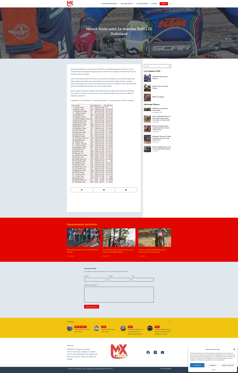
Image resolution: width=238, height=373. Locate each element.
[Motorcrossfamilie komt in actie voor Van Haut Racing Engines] (147, 149)
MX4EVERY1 (109, 369)
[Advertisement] (157, 182)
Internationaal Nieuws (109, 3)
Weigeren (212, 365)
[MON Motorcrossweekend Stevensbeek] (147, 109)
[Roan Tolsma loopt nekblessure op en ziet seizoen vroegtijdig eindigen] (119, 237)
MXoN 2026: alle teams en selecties (82, 330)
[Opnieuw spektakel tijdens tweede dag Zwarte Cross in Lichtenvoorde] (147, 128)
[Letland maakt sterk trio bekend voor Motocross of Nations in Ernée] (150, 328)
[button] (234, 349)
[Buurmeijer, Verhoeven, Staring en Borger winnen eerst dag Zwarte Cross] (147, 139)
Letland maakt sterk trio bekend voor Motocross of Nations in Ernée (163, 331)
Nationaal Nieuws (126, 3)
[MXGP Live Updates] (147, 97)
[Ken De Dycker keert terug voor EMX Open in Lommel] (83, 237)
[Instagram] (155, 352)
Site (133, 276)
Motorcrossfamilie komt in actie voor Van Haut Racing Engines (161, 148)
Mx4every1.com (80, 369)
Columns (154, 3)
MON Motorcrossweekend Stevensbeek (160, 109)
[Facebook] (82, 190)
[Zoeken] (170, 3)
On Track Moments (142, 3)
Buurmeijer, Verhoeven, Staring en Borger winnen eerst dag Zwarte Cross (161, 138)
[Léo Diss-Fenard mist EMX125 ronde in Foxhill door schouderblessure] (154, 237)
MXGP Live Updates (158, 97)
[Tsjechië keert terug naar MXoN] (96, 328)
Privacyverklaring (165, 368)
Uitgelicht (83, 327)
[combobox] (156, 66)
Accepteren (197, 365)
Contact (214, 369)
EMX (123, 39)
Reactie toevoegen (91, 285)
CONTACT (164, 3)
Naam (86, 276)
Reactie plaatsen (91, 307)
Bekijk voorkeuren (228, 365)
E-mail (110, 276)
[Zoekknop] (169, 66)
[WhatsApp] (126, 190)
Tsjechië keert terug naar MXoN (108, 330)
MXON (77, 327)
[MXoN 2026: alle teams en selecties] (147, 78)
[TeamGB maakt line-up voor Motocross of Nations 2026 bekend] (123, 328)
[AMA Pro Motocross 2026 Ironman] (147, 88)
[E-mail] (104, 190)
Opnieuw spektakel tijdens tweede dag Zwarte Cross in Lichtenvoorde (160, 128)
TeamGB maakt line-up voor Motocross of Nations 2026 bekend (135, 331)
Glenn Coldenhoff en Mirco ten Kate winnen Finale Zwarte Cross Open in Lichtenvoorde (161, 118)
